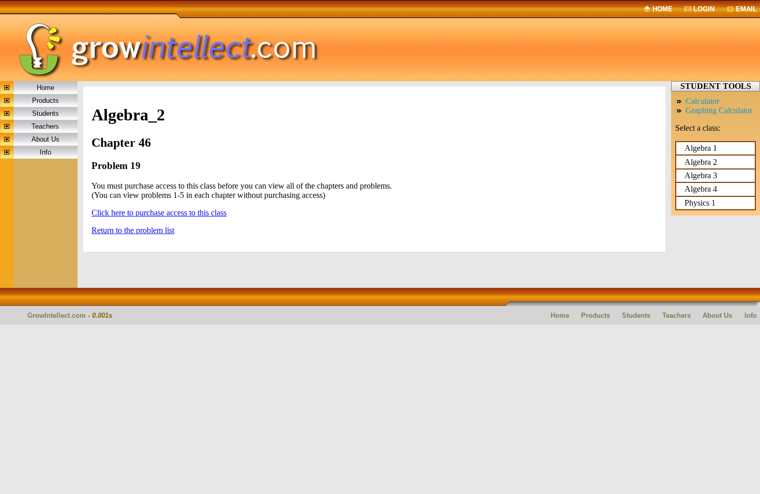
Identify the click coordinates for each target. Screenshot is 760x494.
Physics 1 (700, 202)
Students (45, 113)
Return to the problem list (133, 230)
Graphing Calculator (719, 110)
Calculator (702, 101)
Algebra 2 (701, 162)
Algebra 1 (701, 148)
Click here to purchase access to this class (159, 212)
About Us (45, 139)
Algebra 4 (701, 188)
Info (45, 152)
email (746, 9)
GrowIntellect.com (56, 315)
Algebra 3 (701, 175)
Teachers (45, 126)
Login (704, 9)
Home (662, 9)
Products (45, 100)
